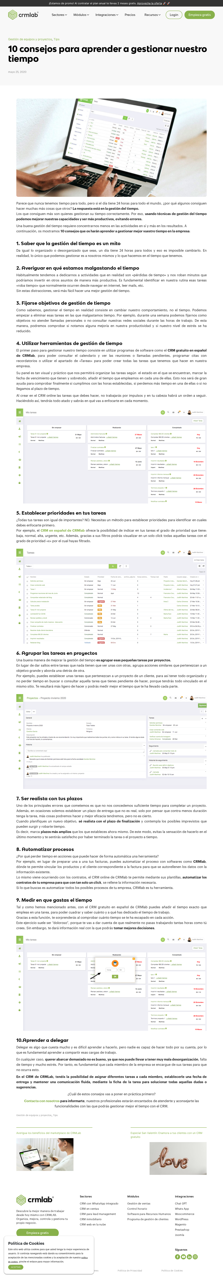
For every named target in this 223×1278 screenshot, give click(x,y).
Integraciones (106, 15)
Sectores (58, 15)
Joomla (179, 1235)
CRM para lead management (98, 1214)
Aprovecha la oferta (149, 3)
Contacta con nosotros (42, 1101)
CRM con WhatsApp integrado (99, 1203)
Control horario (137, 1209)
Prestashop (182, 1230)
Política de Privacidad (130, 1271)
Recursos (151, 15)
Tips (56, 39)
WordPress (181, 1219)
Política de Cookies (172, 1271)
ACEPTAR (15, 1267)
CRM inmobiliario (91, 1219)
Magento (180, 1224)
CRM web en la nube (93, 1224)
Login (174, 15)
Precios (130, 15)
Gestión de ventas (138, 1203)
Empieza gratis (200, 15)
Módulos (79, 15)
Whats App (182, 1209)
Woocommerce (184, 1214)
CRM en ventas (89, 1209)
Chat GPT (181, 1203)
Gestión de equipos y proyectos (30, 39)
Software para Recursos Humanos (149, 1214)
